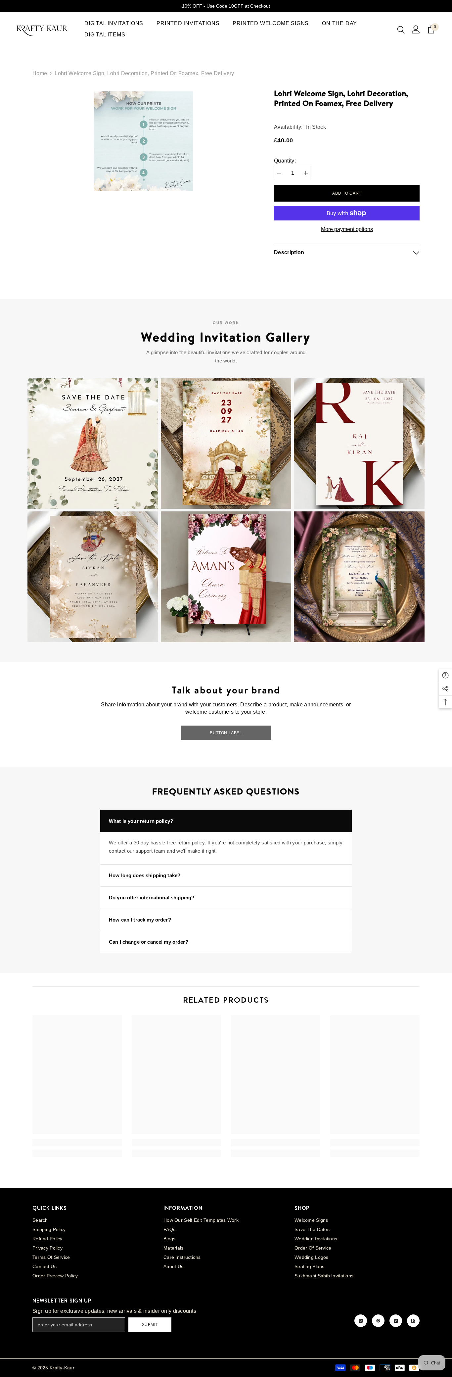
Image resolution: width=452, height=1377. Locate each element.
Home (39, 73)
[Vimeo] (413, 1320)
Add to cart (346, 193)
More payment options (347, 229)
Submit (150, 1324)
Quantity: (285, 161)
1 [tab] (126, 203)
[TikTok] (395, 1320)
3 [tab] (143, 203)
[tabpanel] (143, 139)
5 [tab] (160, 203)
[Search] (401, 29)
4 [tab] (152, 203)
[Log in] (416, 29)
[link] (77, 1142)
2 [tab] (135, 203)
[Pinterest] (378, 1320)
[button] (92, 443)
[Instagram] (360, 1320)
